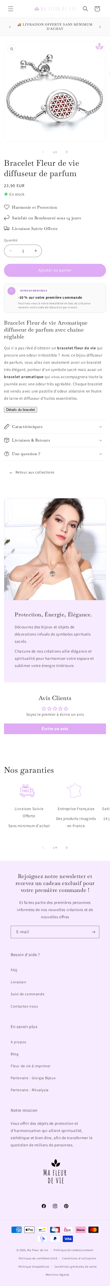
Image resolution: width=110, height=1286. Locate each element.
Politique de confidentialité (38, 1258)
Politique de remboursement (73, 1250)
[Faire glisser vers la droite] (67, 152)
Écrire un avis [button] (55, 728)
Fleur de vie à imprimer (31, 1065)
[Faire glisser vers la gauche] (43, 152)
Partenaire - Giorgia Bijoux (33, 1077)
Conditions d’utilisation (79, 1258)
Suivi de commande (27, 994)
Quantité (10, 240)
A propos (18, 1042)
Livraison (18, 982)
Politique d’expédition (33, 1266)
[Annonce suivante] (100, 27)
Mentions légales (57, 1274)
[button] (11, 9)
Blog (14, 1054)
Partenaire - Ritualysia (30, 1089)
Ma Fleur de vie (37, 1250)
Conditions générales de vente (75, 1266)
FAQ (14, 970)
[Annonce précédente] (10, 27)
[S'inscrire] (93, 932)
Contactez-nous (24, 1006)
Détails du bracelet (20, 410)
